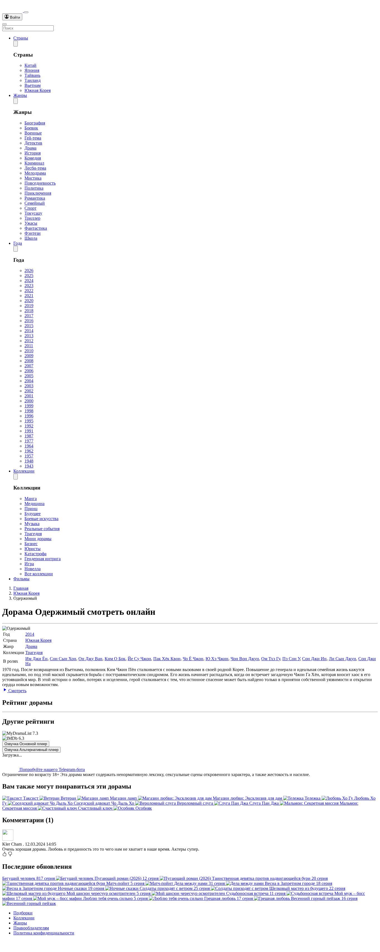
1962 (28, 451)
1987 (28, 436)
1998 (28, 410)
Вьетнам (32, 85)
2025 (28, 275)
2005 (28, 375)
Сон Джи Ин (314, 658)
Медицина (34, 503)
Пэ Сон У (291, 658)
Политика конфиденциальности (43, 933)
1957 (28, 456)
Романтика (34, 198)
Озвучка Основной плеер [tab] (25, 744)
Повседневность (40, 183)
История (32, 153)
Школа (30, 238)
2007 (28, 365)
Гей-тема (32, 138)
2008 (28, 360)
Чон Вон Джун (245, 658)
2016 (28, 320)
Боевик (31, 128)
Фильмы (21, 578)
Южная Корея (37, 90)
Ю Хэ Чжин (217, 658)
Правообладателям (31, 928)
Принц (31, 508)
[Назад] (15, 44)
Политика (33, 188)
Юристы (32, 548)
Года (17, 243)
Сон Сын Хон (63, 658)
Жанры (20, 95)
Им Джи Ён (36, 658)
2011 (28, 345)
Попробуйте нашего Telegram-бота (51, 769)
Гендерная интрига (42, 558)
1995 (28, 421)
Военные (33, 133)
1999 (28, 405)
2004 (28, 380)
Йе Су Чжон (139, 658)
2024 (28, 280)
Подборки (23, 913)
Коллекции (23, 471)
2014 (28, 330)
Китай (30, 65)
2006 (28, 370)
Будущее (32, 513)
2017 (28, 315)
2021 (28, 295)
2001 (28, 395)
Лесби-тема (35, 168)
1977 (28, 441)
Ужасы (30, 223)
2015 (28, 325)
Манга (30, 498)
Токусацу (33, 213)
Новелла (32, 568)
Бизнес (31, 543)
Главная (20, 588)
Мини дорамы (37, 538)
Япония (31, 70)
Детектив (33, 143)
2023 (28, 285)
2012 (28, 340)
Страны (20, 38)
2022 (28, 290)
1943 (28, 466)
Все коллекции (38, 573)
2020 (28, 300)
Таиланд (32, 80)
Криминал (34, 163)
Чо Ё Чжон (193, 658)
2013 (28, 335)
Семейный (34, 203)
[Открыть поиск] (26, 12)
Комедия (32, 158)
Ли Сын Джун (342, 658)
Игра (29, 563)
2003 (28, 385)
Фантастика (35, 228)
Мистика (32, 178)
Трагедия (33, 533)
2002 (28, 390)
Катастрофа (35, 553)
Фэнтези (32, 233)
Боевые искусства (41, 518)
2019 (28, 305)
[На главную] (13, 10)
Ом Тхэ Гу (270, 658)
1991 (28, 431)
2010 (28, 350)
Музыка (32, 523)
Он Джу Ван (90, 658)
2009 (28, 355)
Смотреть (16, 690)
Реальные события (42, 528)
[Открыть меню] (4, 24)
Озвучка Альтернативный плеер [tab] (31, 750)
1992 (28, 426)
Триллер (32, 218)
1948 (28, 461)
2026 (28, 270)
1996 (28, 415)
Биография (34, 123)
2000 (28, 400)
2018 (28, 310)
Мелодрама (35, 173)
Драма (30, 148)
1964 (28, 446)
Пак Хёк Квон (167, 658)
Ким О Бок (115, 658)
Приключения (37, 193)
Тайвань (32, 75)
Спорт (30, 208)
